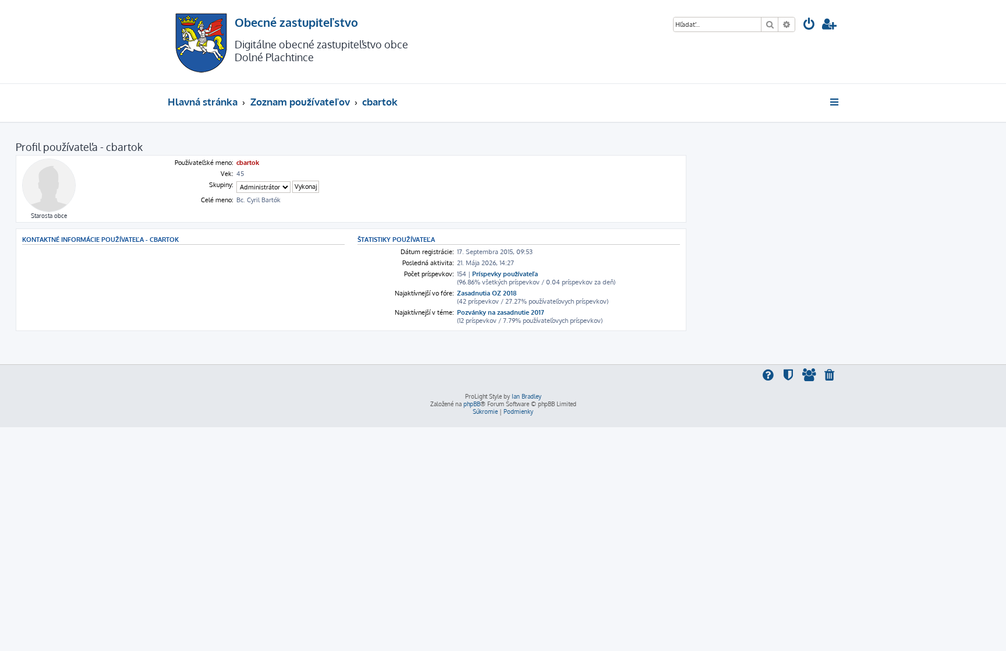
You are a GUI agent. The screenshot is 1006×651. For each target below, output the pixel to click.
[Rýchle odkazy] (835, 102)
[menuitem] (809, 25)
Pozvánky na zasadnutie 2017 (500, 312)
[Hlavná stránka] (201, 42)
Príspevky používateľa (505, 274)
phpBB (471, 403)
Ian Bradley (526, 396)
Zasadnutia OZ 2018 (486, 293)
